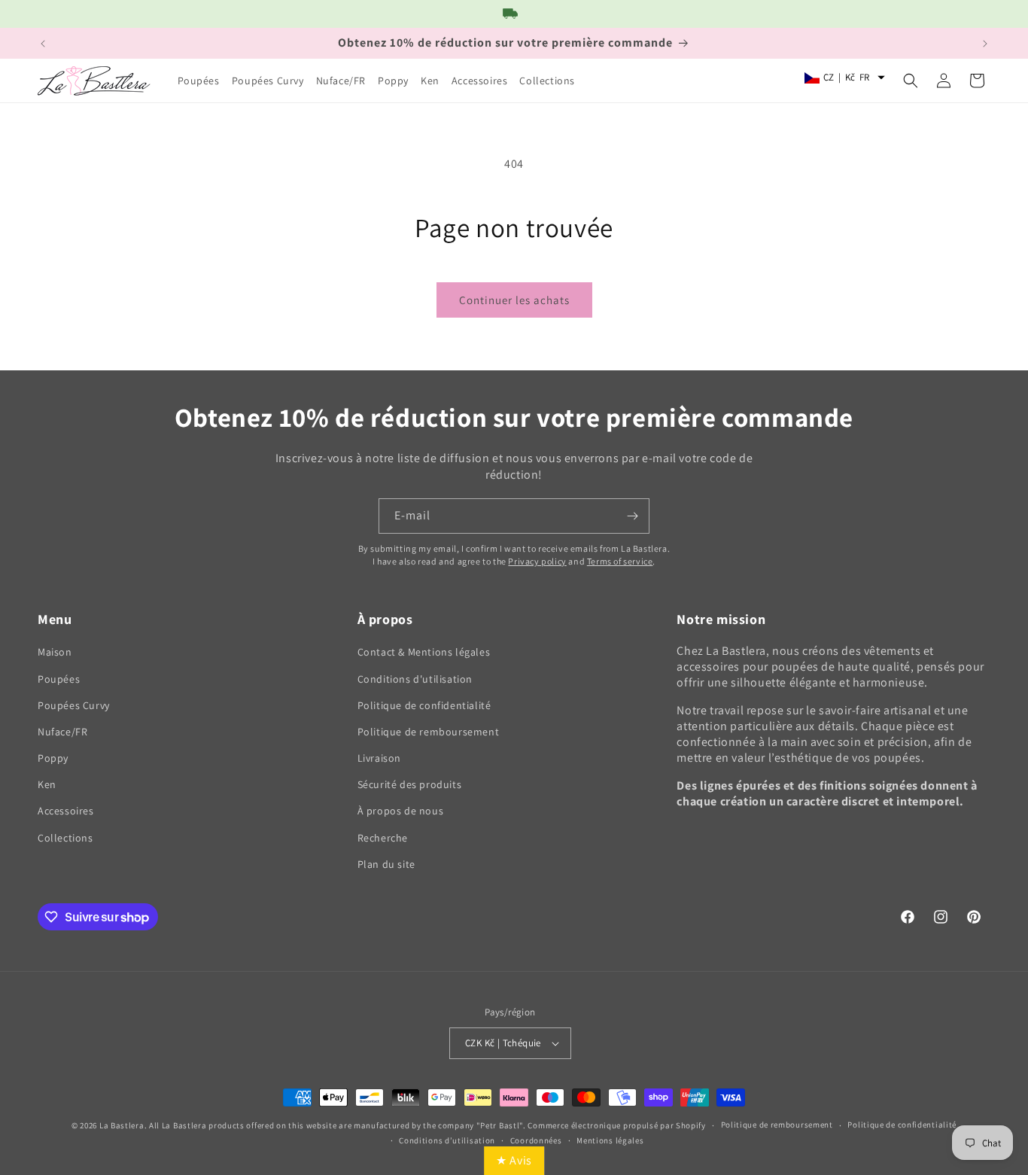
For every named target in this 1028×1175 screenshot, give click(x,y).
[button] (910, 80)
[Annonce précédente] (42, 43)
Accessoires (66, 810)
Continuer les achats (514, 300)
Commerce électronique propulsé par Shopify (616, 1125)
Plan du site (386, 864)
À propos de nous (400, 810)
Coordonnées (536, 1140)
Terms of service (620, 561)
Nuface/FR (62, 731)
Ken (47, 784)
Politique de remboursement (428, 731)
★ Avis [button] (514, 1160)
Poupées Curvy (74, 705)
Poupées (59, 679)
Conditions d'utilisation (415, 679)
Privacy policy (537, 561)
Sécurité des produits (409, 784)
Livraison (379, 758)
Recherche (382, 838)
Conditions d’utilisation (447, 1140)
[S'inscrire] (632, 516)
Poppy (53, 758)
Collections (65, 838)
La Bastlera (121, 1125)
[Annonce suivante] (985, 43)
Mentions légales (609, 1140)
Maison (55, 652)
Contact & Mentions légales (424, 652)
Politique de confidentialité (424, 705)
